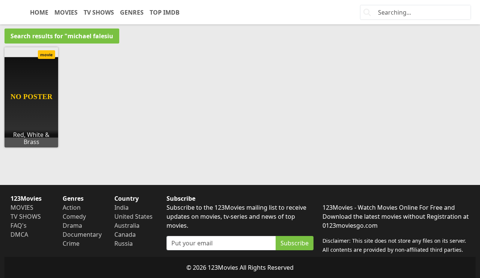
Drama (72, 225)
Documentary (82, 234)
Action (72, 207)
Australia (127, 225)
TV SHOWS (99, 12)
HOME (39, 12)
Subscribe (294, 243)
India (121, 207)
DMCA (19, 234)
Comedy (74, 216)
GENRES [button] (132, 12)
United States (133, 216)
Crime (71, 243)
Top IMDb (165, 12)
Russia (123, 243)
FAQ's (18, 225)
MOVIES (66, 12)
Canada (125, 234)
